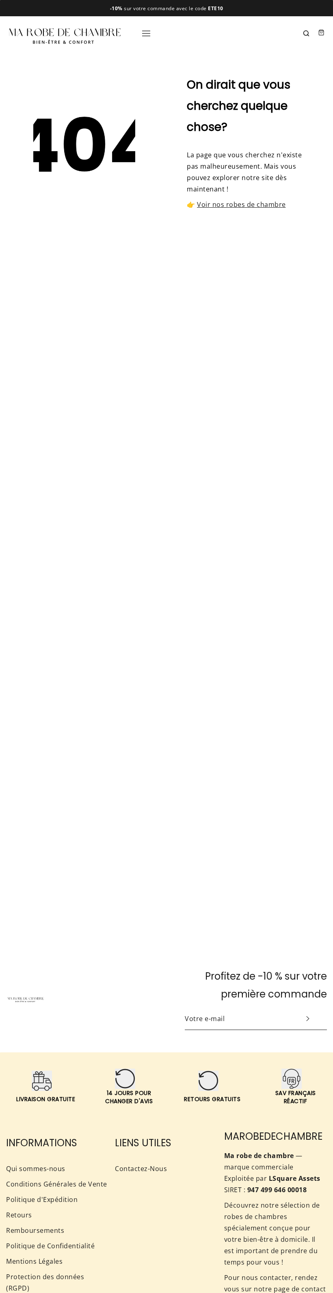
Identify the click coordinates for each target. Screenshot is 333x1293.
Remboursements (35, 1230)
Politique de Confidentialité (50, 1245)
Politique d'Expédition (42, 1199)
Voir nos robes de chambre (241, 204)
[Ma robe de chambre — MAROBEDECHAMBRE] (65, 32)
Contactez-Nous (141, 1168)
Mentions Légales (34, 1261)
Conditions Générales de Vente (56, 1184)
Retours (19, 1214)
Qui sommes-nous (35, 1168)
